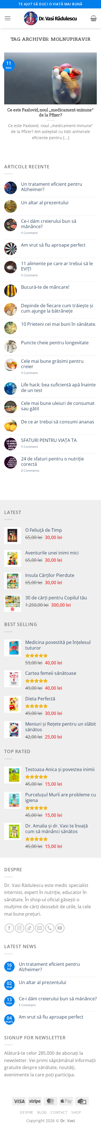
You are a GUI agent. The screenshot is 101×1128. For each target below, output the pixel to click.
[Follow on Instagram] (19, 928)
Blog (42, 1112)
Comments (30, 470)
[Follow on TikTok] (29, 928)
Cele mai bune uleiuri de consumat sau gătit (58, 406)
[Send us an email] (39, 928)
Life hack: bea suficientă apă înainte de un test (58, 387)
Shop (76, 1112)
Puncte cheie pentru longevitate (55, 342)
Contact (58, 1112)
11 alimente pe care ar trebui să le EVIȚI (57, 266)
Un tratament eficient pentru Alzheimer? (51, 187)
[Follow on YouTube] (60, 928)
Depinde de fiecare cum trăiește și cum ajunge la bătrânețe (57, 308)
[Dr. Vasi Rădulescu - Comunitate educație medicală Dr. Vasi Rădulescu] (50, 18)
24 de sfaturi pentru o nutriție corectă (52, 461)
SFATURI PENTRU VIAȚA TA (49, 440)
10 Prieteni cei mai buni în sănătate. (58, 324)
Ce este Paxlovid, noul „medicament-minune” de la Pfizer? (50, 112)
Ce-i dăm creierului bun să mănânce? (48, 224)
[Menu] (7, 18)
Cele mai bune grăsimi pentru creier (52, 364)
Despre (26, 1112)
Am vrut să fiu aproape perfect (53, 245)
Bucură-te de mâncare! (45, 287)
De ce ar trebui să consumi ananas (57, 422)
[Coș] (93, 18)
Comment (29, 233)
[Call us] (49, 928)
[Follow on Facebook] (9, 928)
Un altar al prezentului (44, 202)
